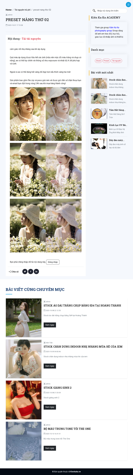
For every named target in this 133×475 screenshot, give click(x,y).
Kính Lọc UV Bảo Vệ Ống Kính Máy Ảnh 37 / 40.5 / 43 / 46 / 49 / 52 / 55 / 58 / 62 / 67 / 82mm (118, 125)
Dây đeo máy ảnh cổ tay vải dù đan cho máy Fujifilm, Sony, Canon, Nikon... (118, 140)
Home (9, 10)
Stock (98, 61)
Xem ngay (49, 325)
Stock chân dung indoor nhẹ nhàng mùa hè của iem (118, 79)
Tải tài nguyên (31, 38)
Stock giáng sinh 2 (57, 387)
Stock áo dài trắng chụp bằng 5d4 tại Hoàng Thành (82, 305)
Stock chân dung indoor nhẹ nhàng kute (118, 94)
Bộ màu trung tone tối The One (67, 428)
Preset (106, 61)
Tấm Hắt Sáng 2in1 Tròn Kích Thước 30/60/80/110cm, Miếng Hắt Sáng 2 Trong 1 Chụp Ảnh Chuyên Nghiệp (117, 110)
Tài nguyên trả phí (22, 10)
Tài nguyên (116, 61)
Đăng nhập (53, 262)
